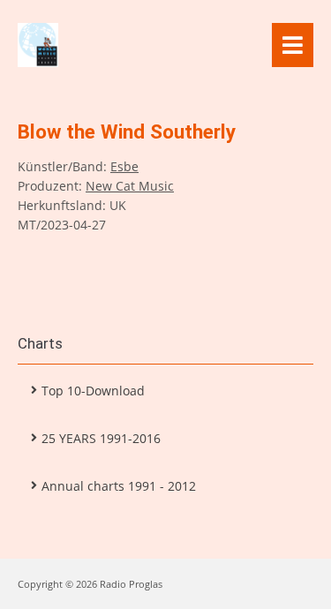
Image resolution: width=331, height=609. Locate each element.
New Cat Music (130, 185)
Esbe (124, 166)
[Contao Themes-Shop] (145, 45)
